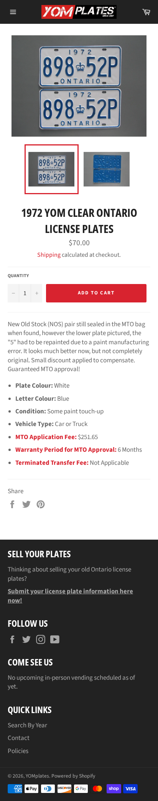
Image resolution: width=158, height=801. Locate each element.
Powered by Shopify (73, 776)
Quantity (18, 276)
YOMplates (37, 776)
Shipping (49, 255)
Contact (19, 738)
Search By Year (27, 725)
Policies (18, 751)
